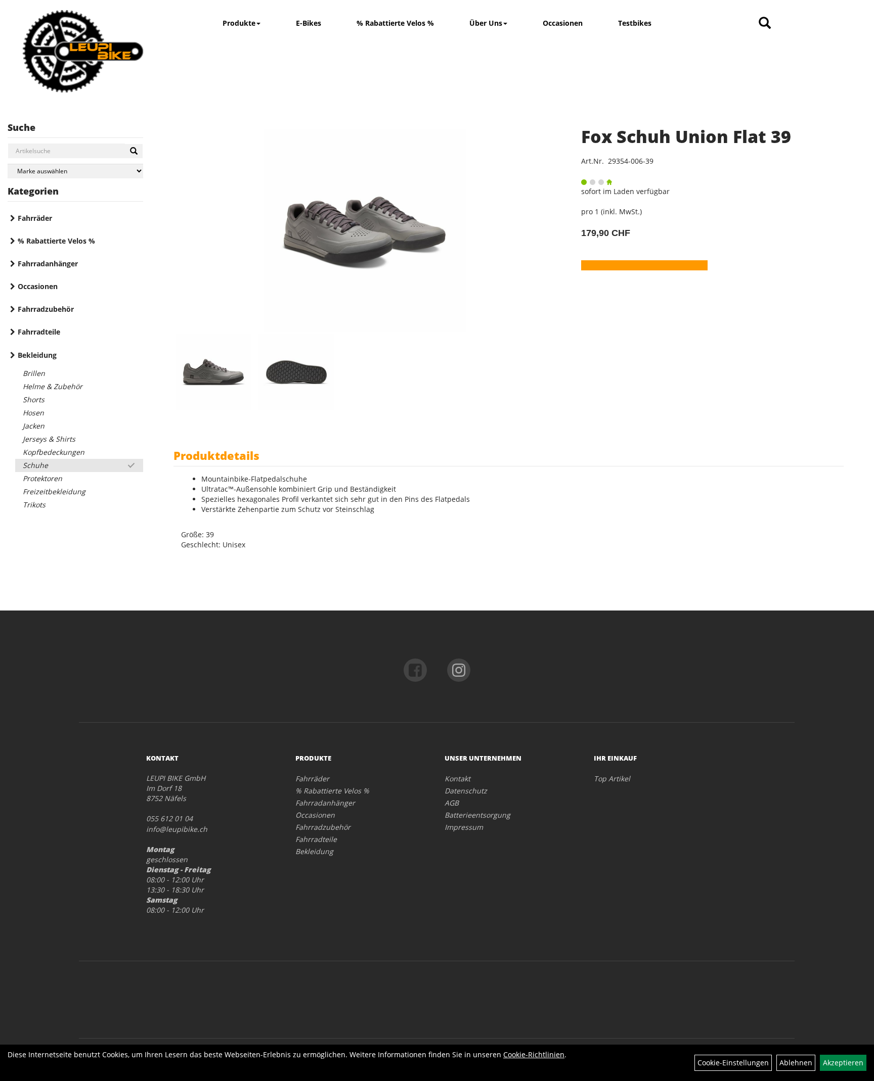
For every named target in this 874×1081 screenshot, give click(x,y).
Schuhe (35, 465)
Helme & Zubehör (52, 386)
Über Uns (485, 23)
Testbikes (634, 23)
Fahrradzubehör (46, 309)
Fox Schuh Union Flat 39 (686, 136)
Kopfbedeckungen (53, 452)
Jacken (34, 426)
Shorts (34, 399)
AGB (452, 803)
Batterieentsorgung (477, 815)
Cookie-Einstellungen (733, 1062)
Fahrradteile (39, 332)
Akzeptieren (843, 1062)
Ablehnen (795, 1062)
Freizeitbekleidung (54, 491)
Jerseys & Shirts (49, 439)
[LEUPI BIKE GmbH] (83, 51)
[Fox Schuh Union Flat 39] (364, 230)
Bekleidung (37, 355)
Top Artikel (612, 778)
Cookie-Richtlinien (533, 1054)
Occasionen (563, 23)
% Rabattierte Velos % (395, 23)
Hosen (33, 412)
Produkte (239, 23)
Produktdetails (216, 455)
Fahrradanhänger (48, 263)
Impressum (464, 827)
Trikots (34, 504)
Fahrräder (35, 218)
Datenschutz (466, 790)
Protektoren (42, 478)
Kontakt (457, 778)
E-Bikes (308, 23)
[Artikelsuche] (765, 23)
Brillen (34, 373)
